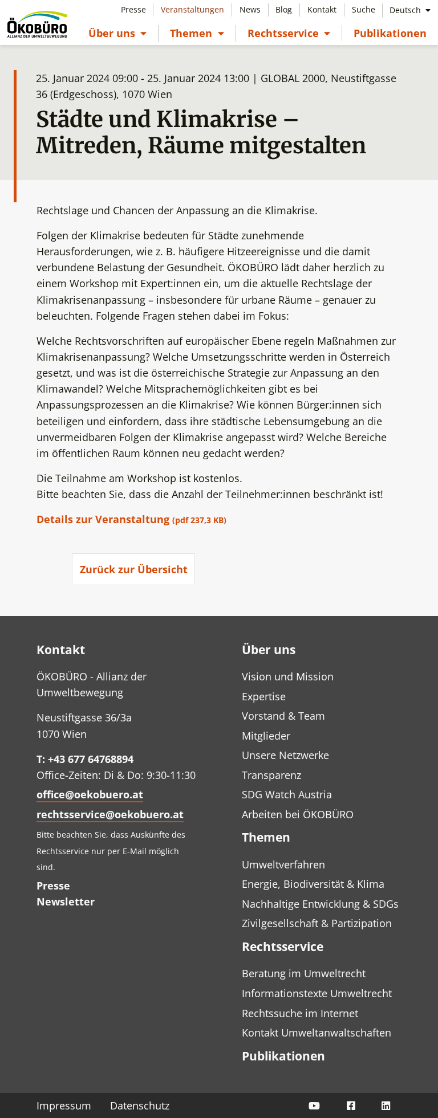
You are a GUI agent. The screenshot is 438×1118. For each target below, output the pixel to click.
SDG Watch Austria (287, 794)
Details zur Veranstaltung (132, 519)
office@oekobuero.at (89, 794)
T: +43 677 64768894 (84, 759)
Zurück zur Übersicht (134, 569)
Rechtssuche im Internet (300, 1013)
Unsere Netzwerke (285, 755)
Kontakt (321, 9)
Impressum (63, 1105)
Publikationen (390, 33)
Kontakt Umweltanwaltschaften (316, 1032)
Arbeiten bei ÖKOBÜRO (298, 814)
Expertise (264, 696)
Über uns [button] (117, 33)
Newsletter (65, 901)
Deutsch (406, 10)
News (250, 9)
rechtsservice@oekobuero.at (110, 814)
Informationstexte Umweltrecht (317, 993)
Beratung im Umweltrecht (304, 973)
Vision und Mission (288, 676)
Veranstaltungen (192, 9)
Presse (133, 9)
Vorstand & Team (283, 716)
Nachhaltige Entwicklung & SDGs (320, 904)
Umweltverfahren (283, 864)
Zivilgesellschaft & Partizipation (317, 923)
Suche (363, 9)
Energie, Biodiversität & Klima (313, 884)
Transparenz (271, 775)
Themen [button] (197, 33)
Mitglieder (266, 735)
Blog (283, 9)
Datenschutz (139, 1105)
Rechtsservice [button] (289, 33)
